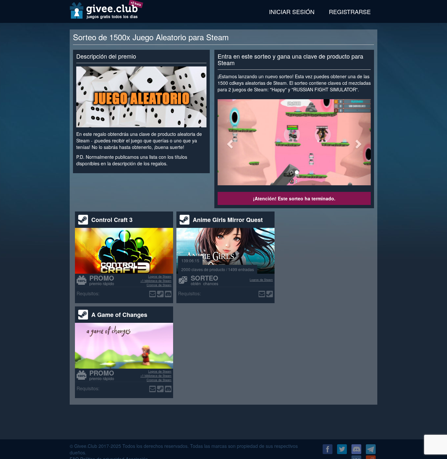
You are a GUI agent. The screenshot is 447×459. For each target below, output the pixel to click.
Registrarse (350, 11)
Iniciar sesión (291, 11)
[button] (229, 142)
